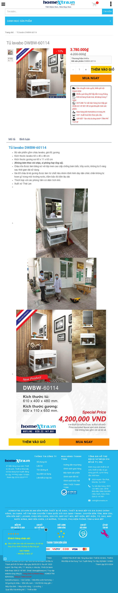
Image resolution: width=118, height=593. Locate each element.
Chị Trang (24, 551)
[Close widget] (46, 529)
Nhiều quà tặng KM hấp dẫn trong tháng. (92, 94)
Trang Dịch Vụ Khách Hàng (33, 574)
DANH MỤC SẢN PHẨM (19, 20)
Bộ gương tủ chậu (12, 583)
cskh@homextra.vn (100, 500)
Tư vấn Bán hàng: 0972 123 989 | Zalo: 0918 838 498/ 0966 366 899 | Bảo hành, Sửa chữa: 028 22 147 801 (101, 491)
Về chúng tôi (42, 462)
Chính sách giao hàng (72, 469)
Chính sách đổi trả (70, 477)
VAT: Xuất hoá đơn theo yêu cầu (89, 115)
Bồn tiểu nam (27, 583)
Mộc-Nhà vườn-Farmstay (42, 580)
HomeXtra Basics (12, 580)
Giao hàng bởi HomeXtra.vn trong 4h (90, 112)
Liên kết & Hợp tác (44, 478)
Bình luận (25, 139)
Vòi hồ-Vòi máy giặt (43, 583)
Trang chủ (9, 32)
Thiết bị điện (32, 590)
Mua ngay (90, 78)
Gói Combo (25, 580)
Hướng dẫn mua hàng (72, 465)
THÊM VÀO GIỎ (101, 69)
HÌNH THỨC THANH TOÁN (71, 486)
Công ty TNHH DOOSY (23, 577)
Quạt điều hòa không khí (15, 590)
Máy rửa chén (10, 586)
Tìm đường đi (42, 470)
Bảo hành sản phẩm (71, 473)
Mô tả (12, 139)
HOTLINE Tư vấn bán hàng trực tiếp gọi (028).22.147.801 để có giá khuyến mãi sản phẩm (89, 106)
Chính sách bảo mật (71, 481)
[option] (10, 52)
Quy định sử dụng (44, 474)
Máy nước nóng (25, 586)
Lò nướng (37, 586)
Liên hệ (39, 466)
